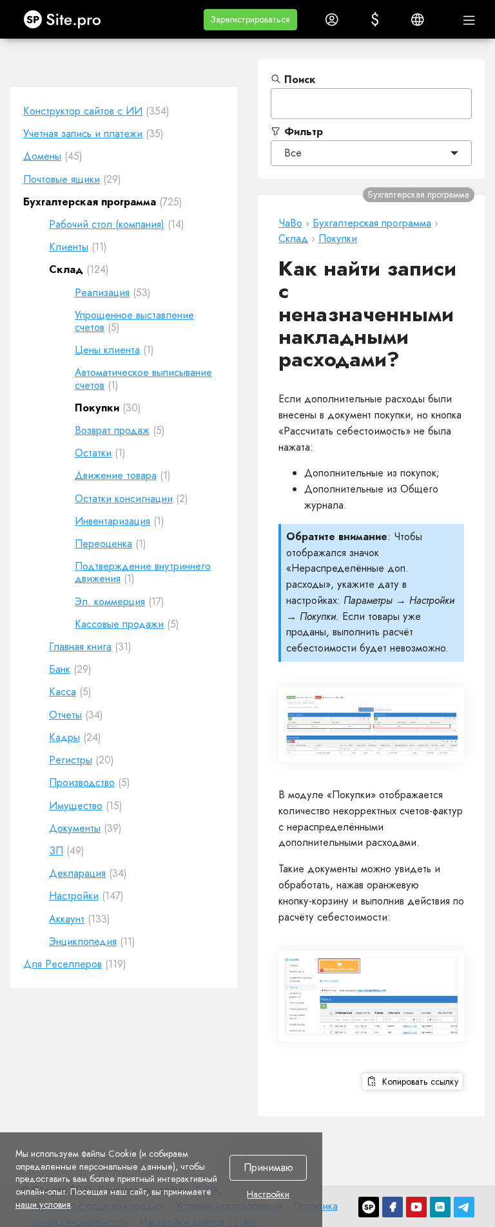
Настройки (268, 1194)
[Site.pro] (368, 1207)
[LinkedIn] (440, 1207)
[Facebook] (392, 1207)
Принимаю (268, 1168)
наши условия (43, 1204)
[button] (250, 19)
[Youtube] (416, 1207)
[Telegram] (464, 1207)
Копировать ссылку (418, 1081)
